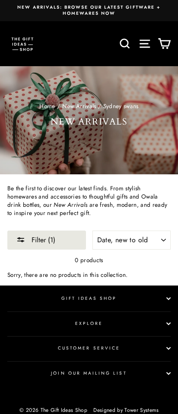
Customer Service (89, 348)
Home (47, 106)
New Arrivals (79, 106)
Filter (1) (42, 240)
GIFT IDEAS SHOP (89, 298)
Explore (89, 323)
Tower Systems (141, 410)
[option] (89, 10)
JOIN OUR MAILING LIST (89, 373)
